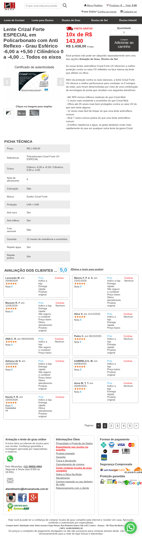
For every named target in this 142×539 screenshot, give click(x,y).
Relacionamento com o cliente (72, 488)
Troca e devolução (66, 460)
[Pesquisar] (64, 5)
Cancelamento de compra (70, 464)
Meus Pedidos (95, 5)
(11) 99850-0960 (33, 466)
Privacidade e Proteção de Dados (74, 443)
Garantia (60, 457)
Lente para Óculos (43, 20)
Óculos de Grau (71, 20)
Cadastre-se (130, 11)
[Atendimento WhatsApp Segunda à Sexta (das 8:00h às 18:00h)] (130, 527)
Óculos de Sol (99, 20)
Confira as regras (107, 11)
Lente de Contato (14, 20)
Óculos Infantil (128, 20)
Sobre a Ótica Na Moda (69, 474)
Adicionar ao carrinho (124, 43)
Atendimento (63, 478)
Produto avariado (65, 453)
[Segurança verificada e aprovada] (109, 481)
